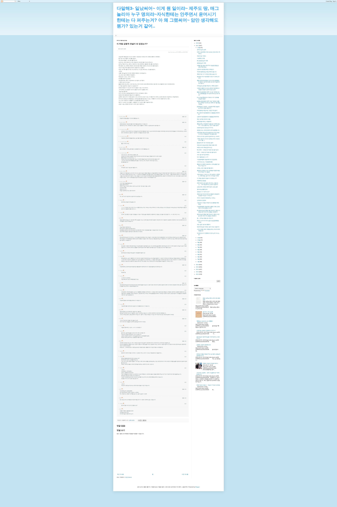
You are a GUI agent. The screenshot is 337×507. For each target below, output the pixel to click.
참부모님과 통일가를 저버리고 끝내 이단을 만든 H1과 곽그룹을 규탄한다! (208, 215)
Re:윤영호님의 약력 (202, 60)
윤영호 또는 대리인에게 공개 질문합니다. (208, 130)
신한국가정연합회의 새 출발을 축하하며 (208, 116)
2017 (197, 45)
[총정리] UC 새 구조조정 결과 (205, 142)
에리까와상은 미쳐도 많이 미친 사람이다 (208, 227)
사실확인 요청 (201, 58)
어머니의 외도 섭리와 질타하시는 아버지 (208, 136)
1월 (198, 261)
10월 (198, 240)
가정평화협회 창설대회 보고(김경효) (207, 159)
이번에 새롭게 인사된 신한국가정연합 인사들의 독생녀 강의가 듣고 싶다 (208, 88)
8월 (198, 244)
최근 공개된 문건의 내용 (203, 119)
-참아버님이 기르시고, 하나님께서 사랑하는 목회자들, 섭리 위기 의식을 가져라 (208, 175)
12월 (198, 47)
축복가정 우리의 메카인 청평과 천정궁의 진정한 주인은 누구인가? (208, 194)
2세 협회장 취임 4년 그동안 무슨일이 (207, 110)
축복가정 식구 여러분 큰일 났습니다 (207, 74)
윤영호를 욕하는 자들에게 (204, 121)
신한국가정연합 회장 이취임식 (205, 69)
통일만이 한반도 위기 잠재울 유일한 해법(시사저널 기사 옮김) (208, 171)
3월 (198, 256)
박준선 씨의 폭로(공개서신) (204, 147)
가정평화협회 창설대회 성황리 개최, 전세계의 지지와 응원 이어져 (208, 207)
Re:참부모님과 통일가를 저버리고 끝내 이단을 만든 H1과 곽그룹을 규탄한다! (208, 211)
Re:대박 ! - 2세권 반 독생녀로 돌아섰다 (208, 150)
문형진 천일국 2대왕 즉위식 (210, 363)
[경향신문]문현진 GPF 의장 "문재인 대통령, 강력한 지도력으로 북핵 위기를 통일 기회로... (208, 103)
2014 (197, 269)
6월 (198, 249)
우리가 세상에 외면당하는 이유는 (206, 198)
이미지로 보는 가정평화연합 (204, 162)
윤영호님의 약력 (201, 63)
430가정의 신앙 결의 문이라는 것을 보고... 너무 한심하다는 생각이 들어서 (207, 183)
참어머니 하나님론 (208, 312)
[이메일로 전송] (139, 420)
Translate (207, 290)
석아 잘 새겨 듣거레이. (203, 154)
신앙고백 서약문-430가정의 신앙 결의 (207, 187)
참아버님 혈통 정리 (202, 189)
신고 (185, 116)
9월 (198, 242)
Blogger (197, 487)
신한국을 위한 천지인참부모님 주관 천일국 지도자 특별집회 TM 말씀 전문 (208, 133)
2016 (197, 264)
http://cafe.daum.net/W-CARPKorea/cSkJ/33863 (178, 52)
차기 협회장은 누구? (202, 157)
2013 (197, 271)
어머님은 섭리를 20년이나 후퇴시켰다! (207, 86)
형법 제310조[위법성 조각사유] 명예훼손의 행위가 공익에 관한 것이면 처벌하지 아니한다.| (208, 82)
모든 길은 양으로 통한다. (204, 224)
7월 (198, 247)
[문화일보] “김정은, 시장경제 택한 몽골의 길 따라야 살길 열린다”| (208, 107)
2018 (197, 43)
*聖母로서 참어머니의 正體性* (204, 321)
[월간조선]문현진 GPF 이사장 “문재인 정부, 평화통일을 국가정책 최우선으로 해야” (208, 93)
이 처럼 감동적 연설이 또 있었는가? (207, 178)
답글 (183, 116)
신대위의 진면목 (201, 200)
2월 (198, 259)
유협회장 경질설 (201, 180)
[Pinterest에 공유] (145, 420)
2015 (197, 267)
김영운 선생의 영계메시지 (203, 344)
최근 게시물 (120, 474)
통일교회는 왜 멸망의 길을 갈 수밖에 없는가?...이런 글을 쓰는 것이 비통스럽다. (208, 124)
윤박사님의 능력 (201, 49)
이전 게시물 (185, 474)
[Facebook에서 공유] (144, 420)
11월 (198, 237)
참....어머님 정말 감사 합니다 (205, 218)
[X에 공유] (142, 420)
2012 (197, 274)
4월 (198, 254)
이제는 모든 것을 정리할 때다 (205, 168)
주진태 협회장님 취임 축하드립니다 (207, 71)
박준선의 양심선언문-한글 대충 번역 (207, 145)
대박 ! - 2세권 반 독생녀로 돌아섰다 (207, 152)
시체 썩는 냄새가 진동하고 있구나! (205, 330)
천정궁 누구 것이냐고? (203, 191)
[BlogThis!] (140, 420)
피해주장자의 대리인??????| (205, 127)
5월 (198, 252)
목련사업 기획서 (201, 56)
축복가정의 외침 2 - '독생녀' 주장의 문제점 (208, 385)
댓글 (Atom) (128, 477)
